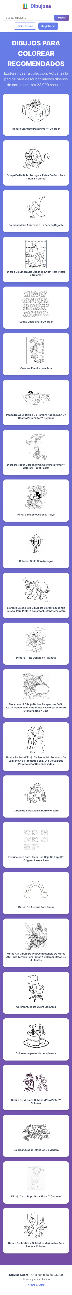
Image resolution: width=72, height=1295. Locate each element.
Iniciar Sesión (25, 26)
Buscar (62, 17)
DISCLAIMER (36, 1285)
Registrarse (48, 26)
